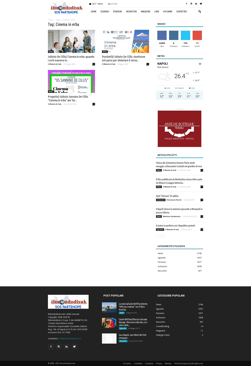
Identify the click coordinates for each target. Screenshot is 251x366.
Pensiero (117, 11)
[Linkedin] (196, 4)
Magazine (145, 11)
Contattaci (181, 11)
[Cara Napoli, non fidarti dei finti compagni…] (109, 338)
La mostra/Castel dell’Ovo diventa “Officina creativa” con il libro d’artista (133, 306)
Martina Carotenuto (171, 216)
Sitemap (168, 363)
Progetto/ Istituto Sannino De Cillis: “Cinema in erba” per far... (68, 98)
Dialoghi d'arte (163, 335)
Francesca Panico (174, 200)
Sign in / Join (112, 4)
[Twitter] (201, 4)
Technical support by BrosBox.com (188, 363)
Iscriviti (197, 32)
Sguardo (105, 11)
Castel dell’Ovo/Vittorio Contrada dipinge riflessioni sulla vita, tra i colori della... (133, 322)
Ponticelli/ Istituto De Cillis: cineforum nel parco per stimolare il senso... (123, 58)
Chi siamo (167, 11)
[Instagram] (191, 4)
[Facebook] (186, 4)
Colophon (149, 363)
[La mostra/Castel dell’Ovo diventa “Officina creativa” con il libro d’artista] (109, 307)
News (51, 52)
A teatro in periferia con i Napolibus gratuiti (175, 225)
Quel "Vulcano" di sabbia (167, 195)
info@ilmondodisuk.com (70, 338)
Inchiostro (131, 11)
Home (93, 11)
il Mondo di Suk (54, 64)
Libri (156, 11)
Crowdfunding (162, 326)
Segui (173, 32)
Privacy (159, 363)
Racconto (162, 270)
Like (162, 32)
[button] (199, 11)
